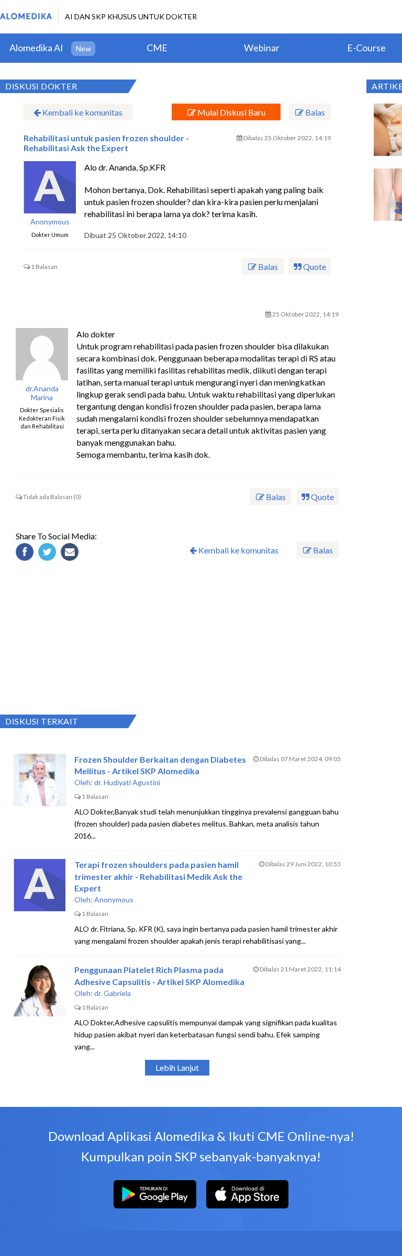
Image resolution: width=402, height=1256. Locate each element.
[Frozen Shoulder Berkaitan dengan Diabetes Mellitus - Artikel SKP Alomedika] (40, 780)
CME (157, 47)
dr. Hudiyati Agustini (127, 782)
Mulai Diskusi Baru (230, 112)
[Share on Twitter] (48, 553)
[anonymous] (50, 187)
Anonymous (50, 222)
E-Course (366, 47)
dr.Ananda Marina (42, 393)
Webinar (262, 47)
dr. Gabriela (112, 993)
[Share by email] (71, 553)
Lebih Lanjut (177, 1067)
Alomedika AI (36, 47)
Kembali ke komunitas (81, 112)
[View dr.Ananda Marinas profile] (42, 354)
